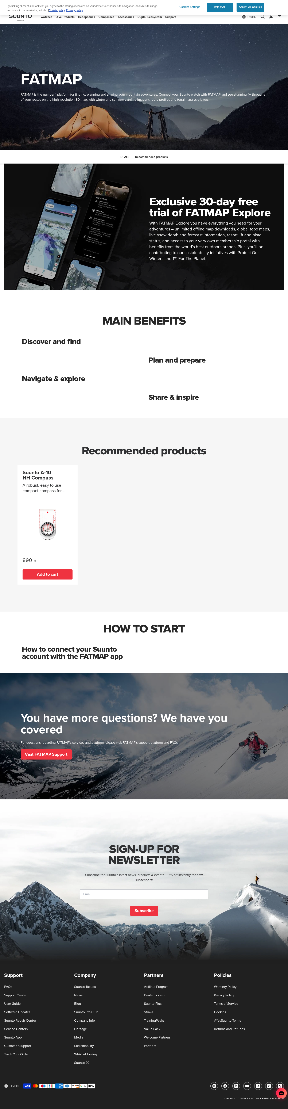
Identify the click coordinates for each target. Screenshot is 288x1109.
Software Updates (17, 1012)
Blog (77, 1003)
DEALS (124, 157)
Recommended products (151, 157)
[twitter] (236, 1086)
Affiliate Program (156, 986)
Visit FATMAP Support (46, 754)
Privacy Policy (224, 995)
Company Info (84, 1020)
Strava (148, 1012)
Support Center (15, 995)
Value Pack (152, 1029)
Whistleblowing (85, 1054)
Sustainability (84, 1046)
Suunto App (13, 1037)
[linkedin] (269, 1086)
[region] (144, 7)
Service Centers (16, 1029)
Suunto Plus (152, 1003)
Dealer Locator (155, 995)
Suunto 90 (82, 1062)
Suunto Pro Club (86, 1012)
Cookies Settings (189, 7)
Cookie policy (57, 10)
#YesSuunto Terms (227, 1020)
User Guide (12, 1003)
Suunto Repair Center (20, 1020)
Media (78, 1037)
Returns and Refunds (229, 1029)
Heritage (80, 1029)
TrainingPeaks (154, 1020)
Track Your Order (16, 1054)
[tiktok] (258, 1086)
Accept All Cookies (250, 7)
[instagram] (214, 1086)
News (78, 995)
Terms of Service (226, 1003)
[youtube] (247, 1086)
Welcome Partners (157, 1037)
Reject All (219, 7)
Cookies (220, 1012)
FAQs (8, 986)
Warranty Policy (225, 986)
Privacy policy (74, 10)
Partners (150, 1046)
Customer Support (17, 1046)
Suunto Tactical (85, 986)
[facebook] (225, 1086)
